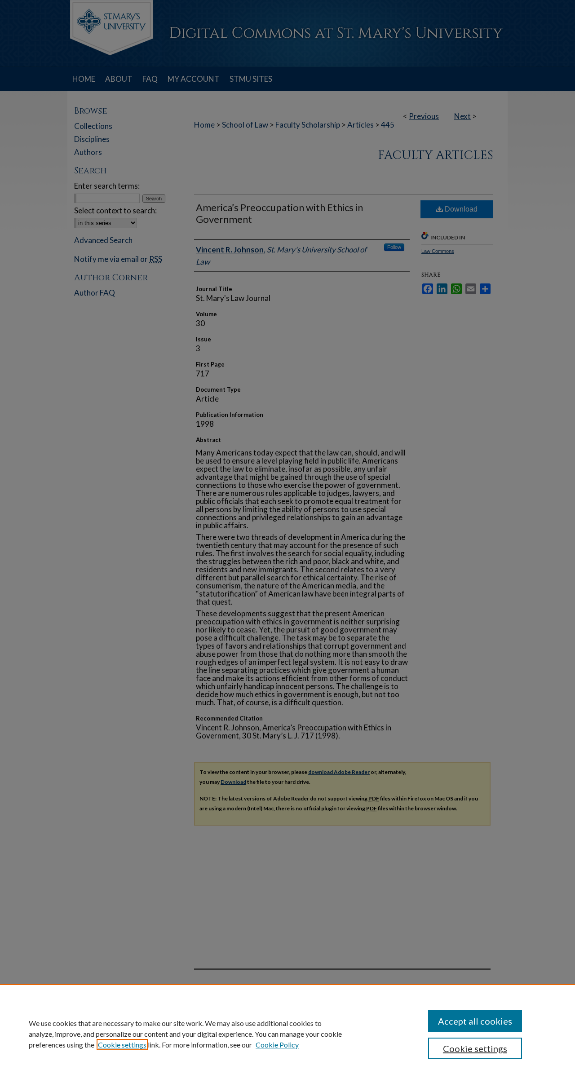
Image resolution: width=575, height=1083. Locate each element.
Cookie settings (122, 1044)
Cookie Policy (277, 1044)
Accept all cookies (475, 1021)
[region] (287, 1033)
